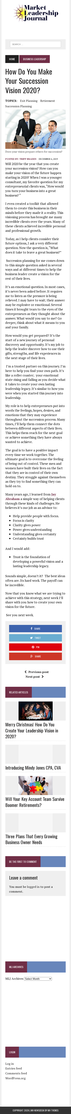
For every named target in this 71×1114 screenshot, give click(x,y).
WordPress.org (15, 1078)
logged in (33, 887)
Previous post (38, 672)
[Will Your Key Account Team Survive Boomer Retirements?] (36, 793)
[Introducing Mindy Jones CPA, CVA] (36, 761)
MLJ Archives (14, 978)
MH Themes (53, 1110)
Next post (33, 677)
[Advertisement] (38, 29)
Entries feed (13, 1068)
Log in (9, 1064)
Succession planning (18, 106)
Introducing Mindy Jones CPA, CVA (33, 767)
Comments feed (16, 1073)
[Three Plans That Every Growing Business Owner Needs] (36, 830)
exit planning (28, 101)
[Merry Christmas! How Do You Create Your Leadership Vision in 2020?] (36, 718)
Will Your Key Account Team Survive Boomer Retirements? (34, 801)
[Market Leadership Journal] (35, 13)
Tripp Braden (28, 158)
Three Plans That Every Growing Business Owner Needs (31, 839)
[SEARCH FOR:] (35, 43)
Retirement (47, 101)
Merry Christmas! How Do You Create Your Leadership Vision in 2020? (31, 730)
